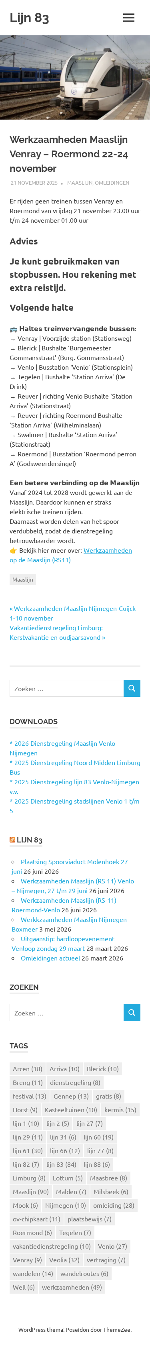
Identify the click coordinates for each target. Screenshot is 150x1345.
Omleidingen (112, 182)
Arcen (27, 1068)
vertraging (106, 1259)
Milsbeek (111, 1191)
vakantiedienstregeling (52, 1246)
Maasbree (108, 1178)
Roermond (32, 1232)
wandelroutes (84, 1273)
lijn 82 (26, 1164)
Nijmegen (65, 1205)
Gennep (71, 1096)
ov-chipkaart (36, 1219)
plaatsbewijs (90, 1219)
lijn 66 (65, 1150)
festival (29, 1096)
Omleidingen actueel (50, 958)
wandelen (33, 1273)
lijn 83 (61, 1164)
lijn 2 (57, 1123)
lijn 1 (26, 1123)
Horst (25, 1109)
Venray (27, 1259)
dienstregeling (75, 1082)
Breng (28, 1082)
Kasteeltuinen (71, 1109)
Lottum (68, 1178)
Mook (25, 1205)
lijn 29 (28, 1137)
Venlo (112, 1246)
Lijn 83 (29, 17)
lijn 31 (63, 1137)
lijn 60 (99, 1137)
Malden (71, 1191)
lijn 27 (89, 1123)
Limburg (29, 1178)
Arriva (65, 1068)
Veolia (64, 1259)
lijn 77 (100, 1150)
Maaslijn (79, 182)
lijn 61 (28, 1150)
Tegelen (75, 1232)
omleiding (113, 1205)
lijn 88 (97, 1164)
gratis (108, 1096)
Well (24, 1287)
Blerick (103, 1068)
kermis (120, 1109)
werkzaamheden (72, 1287)
